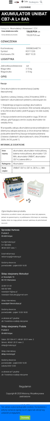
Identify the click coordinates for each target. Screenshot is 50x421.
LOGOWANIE (25, 7)
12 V (35, 28)
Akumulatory (15, 28)
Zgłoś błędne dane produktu (13, 211)
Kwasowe (27, 28)
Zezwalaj (25, 418)
